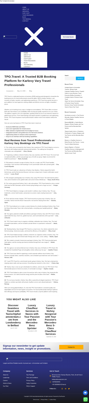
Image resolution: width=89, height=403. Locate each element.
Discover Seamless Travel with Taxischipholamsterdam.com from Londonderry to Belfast (13, 315)
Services (25, 11)
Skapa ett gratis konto (70, 131)
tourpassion (9, 91)
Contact (25, 21)
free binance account (70, 115)
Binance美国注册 (69, 122)
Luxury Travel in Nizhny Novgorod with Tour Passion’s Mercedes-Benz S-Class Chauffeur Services (50, 319)
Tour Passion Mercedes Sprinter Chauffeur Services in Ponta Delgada (74, 117)
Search (66, 75)
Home (24, 7)
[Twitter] (69, 388)
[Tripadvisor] (65, 388)
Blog (24, 17)
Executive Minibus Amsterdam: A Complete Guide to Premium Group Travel (73, 97)
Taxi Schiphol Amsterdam (7, 1)
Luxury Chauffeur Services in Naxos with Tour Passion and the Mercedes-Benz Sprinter (32, 317)
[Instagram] (62, 388)
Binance (67, 140)
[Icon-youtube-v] (72, 388)
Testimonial (26, 19)
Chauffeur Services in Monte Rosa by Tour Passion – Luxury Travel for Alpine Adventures (74, 142)
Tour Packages (27, 15)
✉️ (85, 393)
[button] (34, 36)
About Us (25, 9)
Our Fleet (26, 13)
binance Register (69, 147)
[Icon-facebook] (58, 388)
